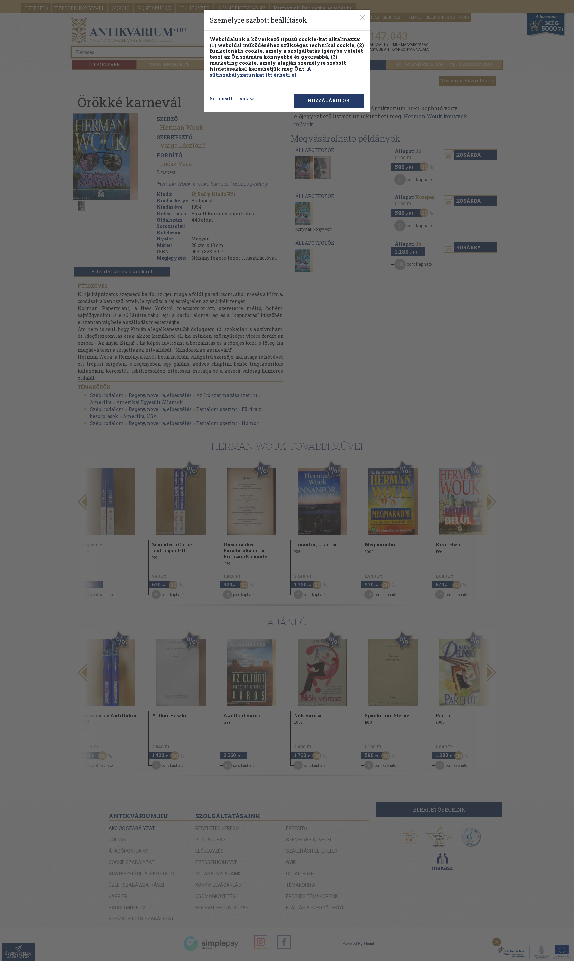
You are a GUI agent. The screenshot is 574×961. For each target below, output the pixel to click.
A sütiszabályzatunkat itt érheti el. (260, 71)
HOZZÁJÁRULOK (329, 100)
